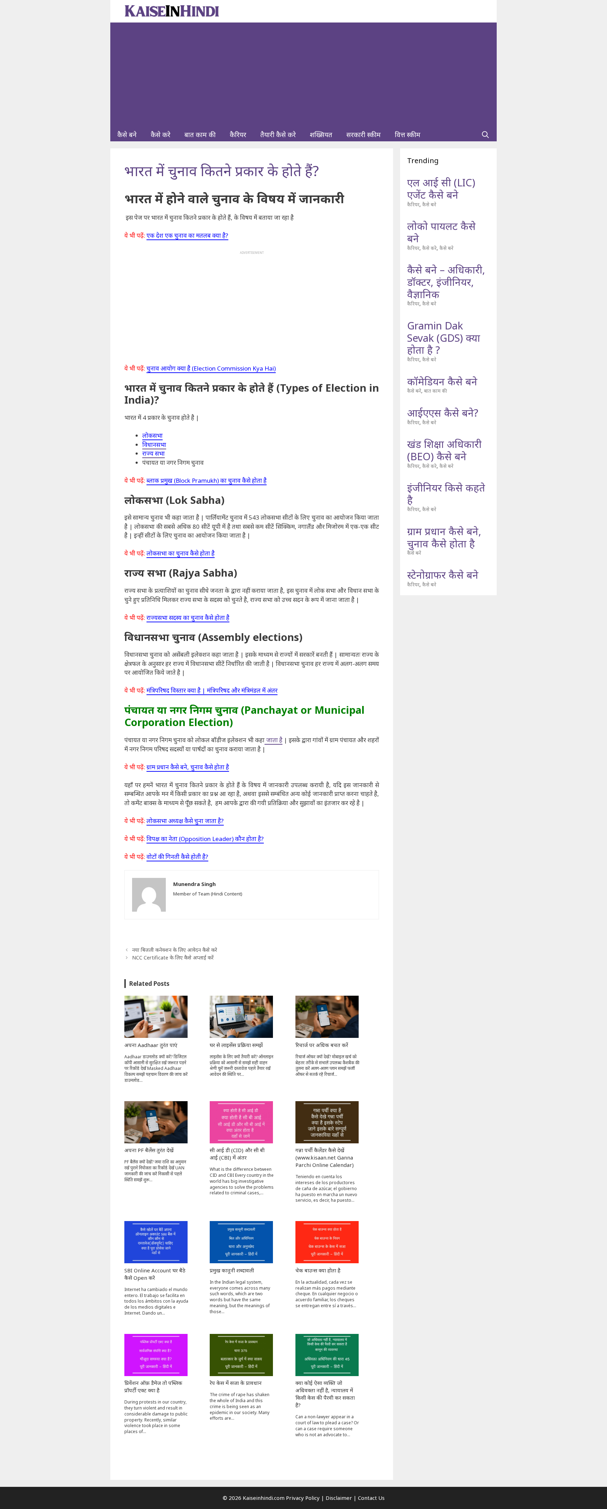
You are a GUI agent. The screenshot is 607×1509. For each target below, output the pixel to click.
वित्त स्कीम (407, 134)
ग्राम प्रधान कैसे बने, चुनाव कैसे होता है (187, 767)
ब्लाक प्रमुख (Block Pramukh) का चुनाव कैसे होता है (206, 480)
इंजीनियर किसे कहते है (446, 494)
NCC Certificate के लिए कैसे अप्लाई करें (173, 957)
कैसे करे (160, 134)
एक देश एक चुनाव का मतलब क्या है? (187, 235)
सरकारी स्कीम (363, 134)
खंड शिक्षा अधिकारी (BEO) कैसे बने (444, 450)
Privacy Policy (303, 1497)
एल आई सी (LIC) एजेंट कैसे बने (441, 188)
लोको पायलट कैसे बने (441, 232)
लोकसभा (152, 435)
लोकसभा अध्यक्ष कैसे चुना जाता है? (185, 821)
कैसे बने (127, 134)
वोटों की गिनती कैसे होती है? (177, 857)
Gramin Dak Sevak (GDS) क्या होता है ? (443, 338)
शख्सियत (321, 134)
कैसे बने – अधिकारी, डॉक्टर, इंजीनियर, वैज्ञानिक (446, 282)
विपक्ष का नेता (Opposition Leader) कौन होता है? (205, 839)
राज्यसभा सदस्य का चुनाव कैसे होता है (187, 618)
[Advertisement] (303, 75)
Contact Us (371, 1497)
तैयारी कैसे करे (278, 134)
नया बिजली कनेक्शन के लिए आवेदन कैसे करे (174, 949)
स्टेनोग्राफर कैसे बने (442, 575)
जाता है (273, 740)
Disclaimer (339, 1497)
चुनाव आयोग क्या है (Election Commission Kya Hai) (211, 368)
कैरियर (238, 134)
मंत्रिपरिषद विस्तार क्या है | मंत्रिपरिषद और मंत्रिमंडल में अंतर (212, 690)
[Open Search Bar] (485, 134)
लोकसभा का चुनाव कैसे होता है (180, 553)
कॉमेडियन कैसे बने (442, 381)
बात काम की (200, 134)
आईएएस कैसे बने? (442, 412)
